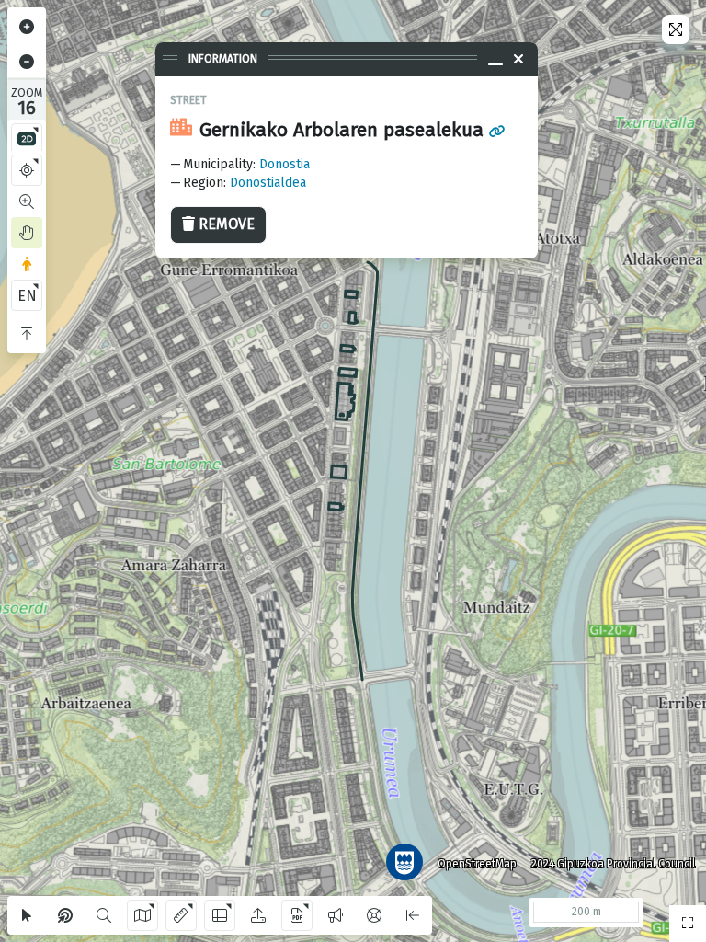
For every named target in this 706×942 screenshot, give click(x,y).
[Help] (374, 915)
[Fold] (26, 334)
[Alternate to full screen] (675, 29)
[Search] (104, 915)
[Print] (297, 915)
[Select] (26, 915)
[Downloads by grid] (219, 915)
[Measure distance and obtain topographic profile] (181, 915)
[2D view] (26, 139)
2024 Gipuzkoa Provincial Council (613, 863)
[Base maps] (142, 915)
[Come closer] (26, 26)
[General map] (687, 923)
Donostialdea (268, 182)
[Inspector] (65, 915)
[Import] (258, 915)
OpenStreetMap (477, 863)
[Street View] (26, 264)
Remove (227, 224)
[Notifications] (335, 915)
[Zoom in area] (26, 201)
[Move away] (26, 61)
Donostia (284, 164)
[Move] (26, 232)
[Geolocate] (26, 170)
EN (27, 295)
